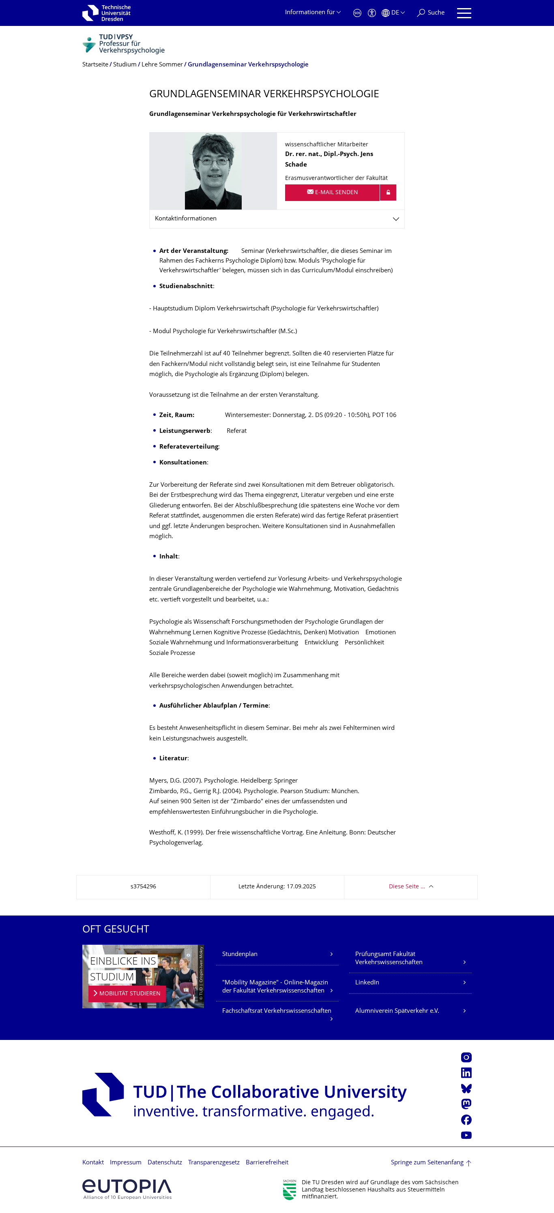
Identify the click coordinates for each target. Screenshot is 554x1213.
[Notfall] (357, 13)
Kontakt (93, 1163)
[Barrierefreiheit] (371, 13)
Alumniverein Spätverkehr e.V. (397, 1011)
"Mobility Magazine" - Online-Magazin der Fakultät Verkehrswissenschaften (275, 987)
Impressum (126, 1163)
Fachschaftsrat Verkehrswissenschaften (276, 1011)
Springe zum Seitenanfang (427, 1163)
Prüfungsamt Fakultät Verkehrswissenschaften (389, 959)
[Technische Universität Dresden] (106, 13)
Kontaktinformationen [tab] (186, 219)
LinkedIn (367, 983)
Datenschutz (165, 1163)
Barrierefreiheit (267, 1163)
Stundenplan (240, 955)
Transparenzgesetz (214, 1163)
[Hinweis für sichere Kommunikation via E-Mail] (388, 192)
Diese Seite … (407, 887)
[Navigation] (464, 13)
